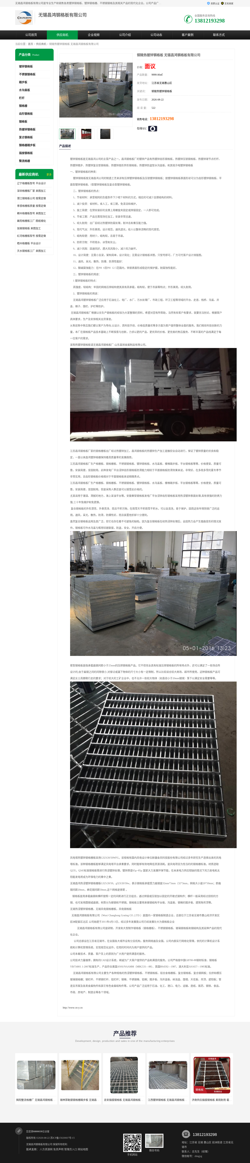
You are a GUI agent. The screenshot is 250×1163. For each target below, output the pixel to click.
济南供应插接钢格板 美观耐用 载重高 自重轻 (173, 1100)
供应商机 (62, 34)
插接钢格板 (26, 153)
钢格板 (23, 121)
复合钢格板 (26, 137)
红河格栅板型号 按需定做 (31, 236)
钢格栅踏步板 (27, 145)
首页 (30, 44)
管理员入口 (70, 1149)
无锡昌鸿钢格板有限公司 (39, 1144)
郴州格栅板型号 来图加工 (31, 213)
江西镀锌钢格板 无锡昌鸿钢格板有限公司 (127, 1100)
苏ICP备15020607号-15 (62, 1137)
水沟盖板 (24, 90)
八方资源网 (46, 1149)
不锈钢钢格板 (27, 74)
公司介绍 (125, 34)
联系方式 (219, 34)
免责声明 (58, 1149)
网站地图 (83, 1149)
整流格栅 (24, 160)
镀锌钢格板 (26, 66)
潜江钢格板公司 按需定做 (31, 198)
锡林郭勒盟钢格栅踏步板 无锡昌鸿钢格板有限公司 (44, 1100)
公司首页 (31, 34)
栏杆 (22, 97)
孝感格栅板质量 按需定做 (31, 205)
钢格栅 (23, 105)
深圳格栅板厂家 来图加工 (31, 190)
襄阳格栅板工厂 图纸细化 (31, 220)
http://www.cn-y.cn (73, 1007)
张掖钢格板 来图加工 (29, 228)
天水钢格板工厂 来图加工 (31, 251)
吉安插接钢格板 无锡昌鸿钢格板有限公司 (83, 1100)
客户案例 (187, 34)
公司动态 (156, 34)
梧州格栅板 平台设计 (29, 243)
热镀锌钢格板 (27, 129)
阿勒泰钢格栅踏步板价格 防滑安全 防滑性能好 (218, 1100)
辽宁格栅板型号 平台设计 (31, 183)
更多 (49, 174)
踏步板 (23, 82)
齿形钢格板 (26, 113)
